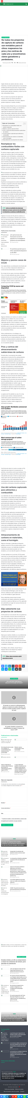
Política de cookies (19, 1089)
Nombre (3, 802)
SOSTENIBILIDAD (5, 37)
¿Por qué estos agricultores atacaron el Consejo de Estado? (14, 682)
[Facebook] (2, 666)
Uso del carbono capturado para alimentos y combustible (13, 134)
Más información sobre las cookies (11, 1091)
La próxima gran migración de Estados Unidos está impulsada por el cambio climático (17, 1034)
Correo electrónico (6, 808)
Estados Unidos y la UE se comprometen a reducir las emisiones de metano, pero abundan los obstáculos (13, 961)
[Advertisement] (14, 20)
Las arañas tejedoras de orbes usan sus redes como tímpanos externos (17, 881)
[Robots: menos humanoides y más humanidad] (21, 742)
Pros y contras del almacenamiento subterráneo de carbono (14, 131)
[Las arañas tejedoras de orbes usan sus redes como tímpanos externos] (5, 882)
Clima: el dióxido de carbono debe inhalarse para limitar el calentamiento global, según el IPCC (7, 767)
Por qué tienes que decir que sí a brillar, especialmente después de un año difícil (18, 250)
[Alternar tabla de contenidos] (23, 123)
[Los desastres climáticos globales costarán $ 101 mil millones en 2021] (5, 861)
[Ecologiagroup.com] (8, 4)
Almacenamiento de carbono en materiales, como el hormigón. (13, 137)
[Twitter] (6, 666)
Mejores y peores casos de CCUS (11, 128)
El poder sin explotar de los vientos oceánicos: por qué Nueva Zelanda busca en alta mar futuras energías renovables (13, 843)
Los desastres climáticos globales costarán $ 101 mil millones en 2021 (18, 860)
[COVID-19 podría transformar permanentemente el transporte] (5, 891)
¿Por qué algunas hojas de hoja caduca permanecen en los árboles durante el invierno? (17, 970)
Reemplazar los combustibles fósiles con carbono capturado (12, 126)
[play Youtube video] (14, 579)
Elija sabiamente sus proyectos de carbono (13, 139)
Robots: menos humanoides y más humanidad (19, 748)
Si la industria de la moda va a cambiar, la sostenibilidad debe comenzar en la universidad (7, 750)
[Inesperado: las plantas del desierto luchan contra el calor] (5, 854)
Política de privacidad (9, 1089)
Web (2, 813)
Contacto (22, 1091)
